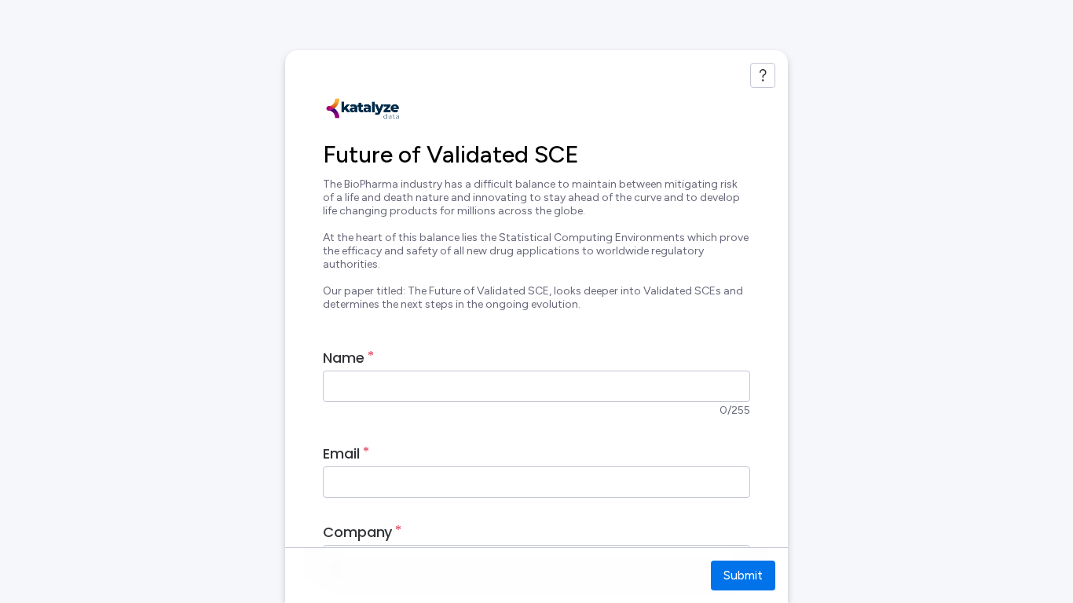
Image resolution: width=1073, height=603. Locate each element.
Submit (743, 575)
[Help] (762, 75)
